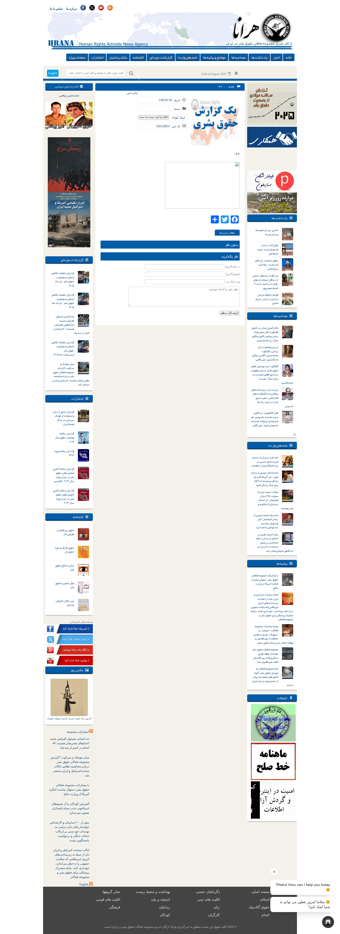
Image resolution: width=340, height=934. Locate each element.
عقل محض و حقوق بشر (64, 585)
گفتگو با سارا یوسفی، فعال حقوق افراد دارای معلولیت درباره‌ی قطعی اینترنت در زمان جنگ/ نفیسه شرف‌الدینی (272, 374)
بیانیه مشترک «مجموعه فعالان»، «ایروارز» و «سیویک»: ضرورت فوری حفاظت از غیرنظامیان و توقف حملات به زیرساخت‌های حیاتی (273, 634)
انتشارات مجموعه (78, 732)
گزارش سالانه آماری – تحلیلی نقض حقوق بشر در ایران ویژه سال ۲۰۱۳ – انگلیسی (63, 475)
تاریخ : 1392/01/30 (169, 100)
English (52, 73)
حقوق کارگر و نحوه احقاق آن (64, 550)
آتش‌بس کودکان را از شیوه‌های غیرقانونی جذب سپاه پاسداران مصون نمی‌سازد (70, 808)
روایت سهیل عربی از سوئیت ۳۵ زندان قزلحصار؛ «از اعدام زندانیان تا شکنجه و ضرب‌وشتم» (275, 500)
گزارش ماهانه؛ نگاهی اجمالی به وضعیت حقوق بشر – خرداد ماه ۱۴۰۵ (63, 301)
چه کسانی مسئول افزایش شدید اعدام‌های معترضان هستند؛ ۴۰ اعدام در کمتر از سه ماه (71, 324)
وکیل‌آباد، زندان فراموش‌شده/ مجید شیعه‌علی (267, 249)
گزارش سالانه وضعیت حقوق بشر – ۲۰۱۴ (64, 437)
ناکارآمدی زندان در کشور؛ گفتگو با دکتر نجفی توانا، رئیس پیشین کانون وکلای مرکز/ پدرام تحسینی (264, 334)
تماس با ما (56, 8)
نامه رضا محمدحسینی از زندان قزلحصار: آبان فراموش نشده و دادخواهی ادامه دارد (265, 521)
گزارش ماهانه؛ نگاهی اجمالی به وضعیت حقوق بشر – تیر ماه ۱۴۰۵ (63, 279)
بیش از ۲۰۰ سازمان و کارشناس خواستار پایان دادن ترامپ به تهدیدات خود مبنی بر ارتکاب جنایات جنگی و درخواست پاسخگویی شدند (69, 831)
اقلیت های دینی (208, 899)
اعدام (266, 915)
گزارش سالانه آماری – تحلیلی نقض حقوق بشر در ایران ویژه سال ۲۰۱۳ (63, 497)
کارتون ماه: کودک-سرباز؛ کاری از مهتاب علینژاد (69, 718)
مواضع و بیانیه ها (214, 57)
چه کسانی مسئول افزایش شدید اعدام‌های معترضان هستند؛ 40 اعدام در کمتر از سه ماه (69, 743)
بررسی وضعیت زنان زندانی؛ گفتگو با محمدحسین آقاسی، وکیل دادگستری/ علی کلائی (265, 353)
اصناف (265, 899)
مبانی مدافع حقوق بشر (64, 567)
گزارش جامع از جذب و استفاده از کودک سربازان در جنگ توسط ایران (63, 418)
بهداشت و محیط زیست (153, 892)
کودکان (165, 915)
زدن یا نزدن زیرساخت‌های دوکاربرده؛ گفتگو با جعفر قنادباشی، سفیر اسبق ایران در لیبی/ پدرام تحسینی (272, 398)
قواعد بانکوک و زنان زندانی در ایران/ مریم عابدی (267, 299)
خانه (289, 57)
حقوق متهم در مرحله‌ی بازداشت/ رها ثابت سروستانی (266, 264)
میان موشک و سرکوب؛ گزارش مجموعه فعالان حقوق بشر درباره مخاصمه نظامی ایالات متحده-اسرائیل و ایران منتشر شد (70, 374)
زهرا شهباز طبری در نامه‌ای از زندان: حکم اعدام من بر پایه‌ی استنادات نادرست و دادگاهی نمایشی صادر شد (274, 542)
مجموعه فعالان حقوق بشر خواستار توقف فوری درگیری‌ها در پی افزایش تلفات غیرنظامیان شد (265, 656)
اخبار (276, 57)
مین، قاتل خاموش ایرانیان (65, 603)
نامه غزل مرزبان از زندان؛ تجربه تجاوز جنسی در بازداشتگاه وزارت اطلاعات (264, 461)
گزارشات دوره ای (161, 57)
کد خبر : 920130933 (168, 126)
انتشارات (97, 57)
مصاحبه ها (238, 57)
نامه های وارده (187, 57)
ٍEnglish (83, 884)
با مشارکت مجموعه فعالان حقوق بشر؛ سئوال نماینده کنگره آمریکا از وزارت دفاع (69, 789)
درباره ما (71, 8)
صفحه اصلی (260, 892)
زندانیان (164, 907)
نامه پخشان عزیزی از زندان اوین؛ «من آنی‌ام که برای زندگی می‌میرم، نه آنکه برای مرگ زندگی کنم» (264, 479)
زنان (217, 907)
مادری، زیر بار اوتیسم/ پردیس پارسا (266, 232)
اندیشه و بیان (160, 899)
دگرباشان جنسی (208, 892)
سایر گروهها (111, 892)
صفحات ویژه (77, 57)
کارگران (214, 915)
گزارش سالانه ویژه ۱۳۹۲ (64, 453)
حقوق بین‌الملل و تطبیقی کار (65, 532)
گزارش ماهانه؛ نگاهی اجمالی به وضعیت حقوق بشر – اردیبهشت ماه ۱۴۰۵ (63, 348)
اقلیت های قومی (108, 899)
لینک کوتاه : (178, 117)
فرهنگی (114, 907)
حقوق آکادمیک (259, 907)
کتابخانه (138, 57)
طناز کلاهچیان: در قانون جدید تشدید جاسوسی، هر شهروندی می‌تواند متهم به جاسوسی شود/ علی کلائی (264, 419)
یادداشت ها (259, 57)
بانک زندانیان (118, 57)
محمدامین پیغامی (69, 95)
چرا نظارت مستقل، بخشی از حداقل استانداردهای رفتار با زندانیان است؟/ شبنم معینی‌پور (265, 282)
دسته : (176, 109)
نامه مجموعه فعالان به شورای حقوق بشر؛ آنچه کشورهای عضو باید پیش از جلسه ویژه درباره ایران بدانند (272, 677)
